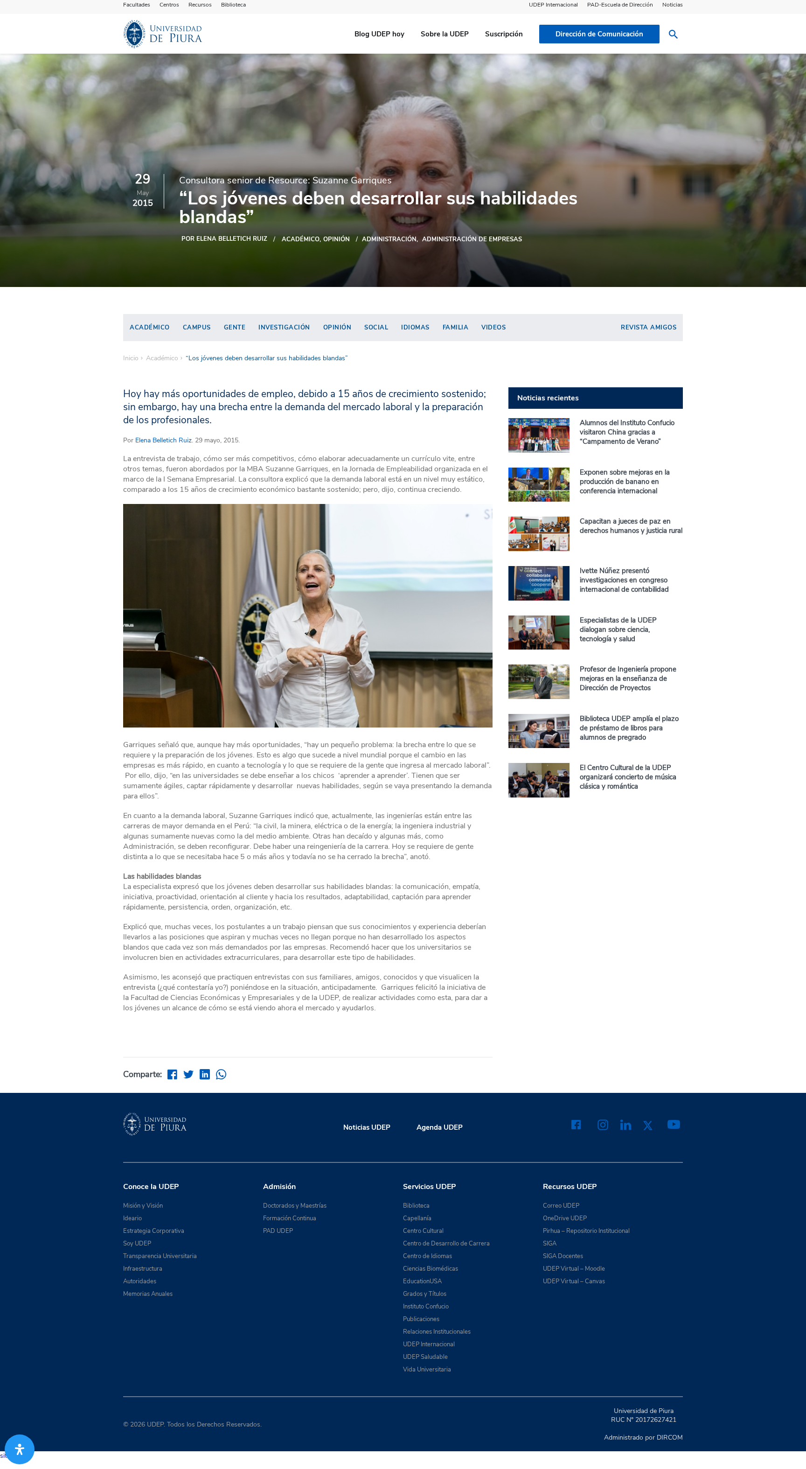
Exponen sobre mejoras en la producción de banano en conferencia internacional (625, 482)
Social (376, 327)
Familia (456, 327)
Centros (169, 4)
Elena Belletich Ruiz (163, 440)
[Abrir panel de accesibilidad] (20, 1449)
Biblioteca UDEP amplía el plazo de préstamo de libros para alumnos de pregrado (629, 728)
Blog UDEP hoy (379, 34)
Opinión (336, 239)
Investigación (284, 327)
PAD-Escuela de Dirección (620, 4)
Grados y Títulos (424, 1294)
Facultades (136, 4)
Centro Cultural (423, 1231)
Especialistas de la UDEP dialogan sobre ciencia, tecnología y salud (618, 630)
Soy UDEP (137, 1243)
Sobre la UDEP (445, 34)
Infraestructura (142, 1269)
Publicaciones (421, 1319)
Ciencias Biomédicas (430, 1269)
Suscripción (504, 34)
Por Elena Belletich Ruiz (224, 239)
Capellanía (417, 1218)
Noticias (672, 4)
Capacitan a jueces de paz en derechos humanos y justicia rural (631, 526)
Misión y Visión (143, 1206)
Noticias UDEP (366, 1127)
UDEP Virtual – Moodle (574, 1269)
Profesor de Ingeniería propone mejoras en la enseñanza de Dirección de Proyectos (628, 679)
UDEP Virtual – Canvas (574, 1281)
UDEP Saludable (425, 1357)
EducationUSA (422, 1281)
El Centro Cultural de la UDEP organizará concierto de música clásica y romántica (628, 777)
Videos (493, 327)
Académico (301, 239)
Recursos (200, 4)
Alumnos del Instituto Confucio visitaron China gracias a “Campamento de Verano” (627, 432)
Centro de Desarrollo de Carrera (446, 1243)
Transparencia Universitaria (160, 1256)
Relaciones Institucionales (437, 1332)
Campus (197, 327)
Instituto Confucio (426, 1306)
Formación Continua (289, 1218)
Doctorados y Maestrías (295, 1206)
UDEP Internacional (553, 4)
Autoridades (139, 1281)
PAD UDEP (278, 1231)
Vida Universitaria (427, 1369)
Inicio (131, 358)
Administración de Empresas (472, 239)
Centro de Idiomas (427, 1256)
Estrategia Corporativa (153, 1231)
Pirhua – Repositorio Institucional (586, 1231)
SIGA (549, 1243)
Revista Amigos (648, 327)
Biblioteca (233, 4)
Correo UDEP (561, 1206)
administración (389, 239)
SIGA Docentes (563, 1256)
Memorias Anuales (148, 1294)
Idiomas (415, 327)
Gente (235, 327)
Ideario (132, 1218)
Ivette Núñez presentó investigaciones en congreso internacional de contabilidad (624, 580)
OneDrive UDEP (565, 1218)
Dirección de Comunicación (599, 34)
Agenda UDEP (440, 1127)
